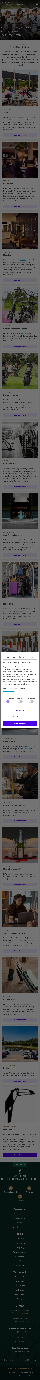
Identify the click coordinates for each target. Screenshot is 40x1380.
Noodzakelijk (9, 698)
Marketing (32, 698)
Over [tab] (32, 657)
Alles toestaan (20, 723)
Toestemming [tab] (10, 657)
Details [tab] (21, 657)
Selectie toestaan (20, 717)
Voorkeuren (21, 698)
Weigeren (20, 710)
